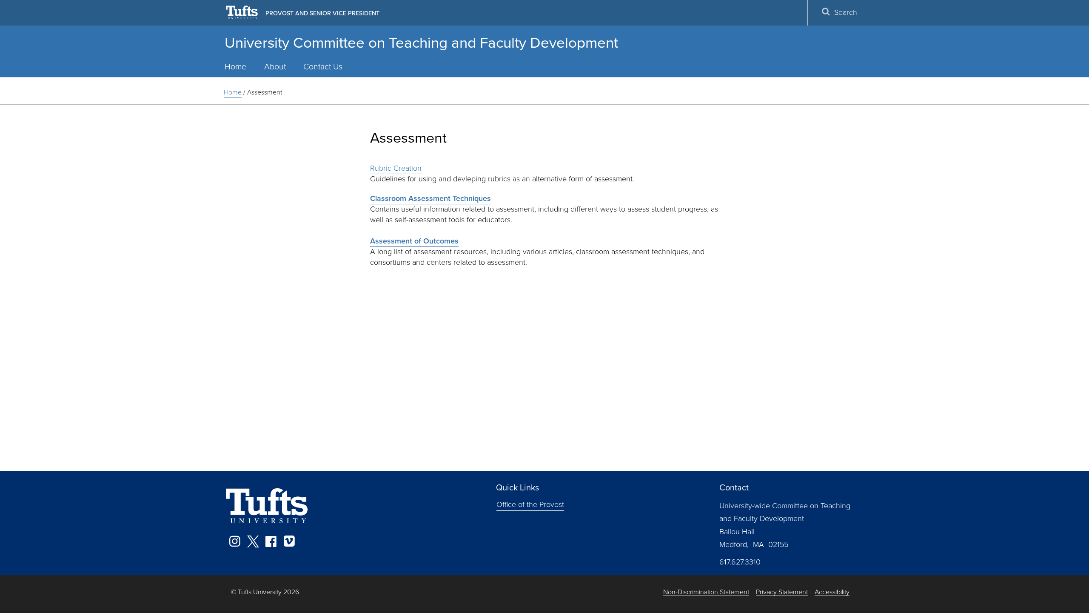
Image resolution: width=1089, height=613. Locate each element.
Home (235, 66)
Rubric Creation (396, 168)
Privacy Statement (782, 592)
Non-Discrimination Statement (706, 592)
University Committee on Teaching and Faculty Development (421, 43)
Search (845, 12)
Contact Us (322, 66)
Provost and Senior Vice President (322, 13)
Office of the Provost (530, 504)
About (275, 66)
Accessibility (832, 592)
